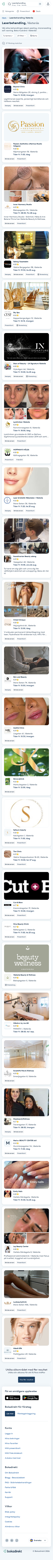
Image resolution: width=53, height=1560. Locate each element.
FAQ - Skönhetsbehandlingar (18, 1482)
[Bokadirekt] (3, 3)
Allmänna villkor (12, 1526)
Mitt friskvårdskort (13, 1453)
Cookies (8, 1521)
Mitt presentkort (12, 1448)
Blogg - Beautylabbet (15, 1477)
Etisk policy (10, 1512)
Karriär (8, 1492)
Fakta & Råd (10, 1487)
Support (8, 1497)
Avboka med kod (12, 1458)
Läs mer (10, 1413)
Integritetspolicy (12, 1517)
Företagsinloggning (26, 1413)
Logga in (9, 1433)
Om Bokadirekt (12, 1473)
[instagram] (7, 1540)
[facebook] (17, 1540)
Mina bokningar (12, 1438)
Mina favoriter (11, 1443)
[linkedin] (12, 1540)
